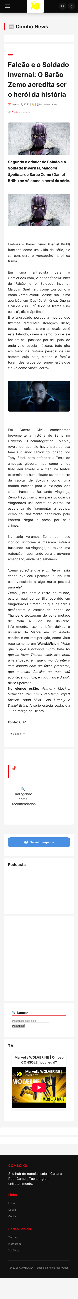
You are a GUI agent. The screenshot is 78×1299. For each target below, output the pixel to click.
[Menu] (7, 6)
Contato (13, 1216)
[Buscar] (62, 6)
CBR (22, 722)
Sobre (12, 1209)
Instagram (14, 1243)
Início (11, 1203)
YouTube (13, 1250)
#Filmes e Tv (17, 733)
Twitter (12, 1237)
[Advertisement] (39, 958)
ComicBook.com (21, 278)
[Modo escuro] (71, 6)
